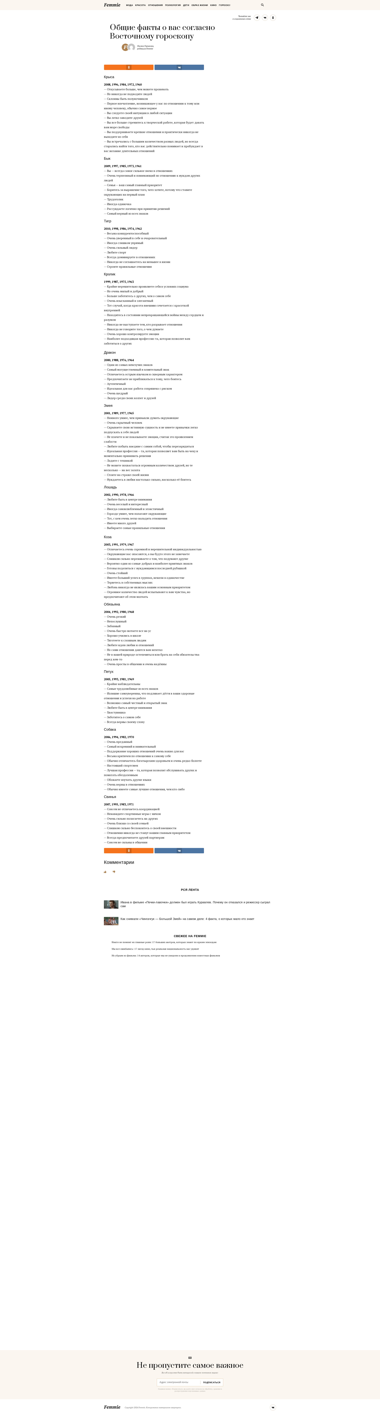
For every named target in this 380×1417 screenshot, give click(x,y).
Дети (186, 5)
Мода (129, 5)
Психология (173, 5)
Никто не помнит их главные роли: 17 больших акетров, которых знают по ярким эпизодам (164, 942)
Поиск (262, 5)
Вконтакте (265, 18)
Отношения (155, 5)
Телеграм (257, 18)
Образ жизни (199, 5)
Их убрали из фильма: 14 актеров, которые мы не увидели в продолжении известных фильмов (166, 955)
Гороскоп (225, 5)
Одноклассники (273, 18)
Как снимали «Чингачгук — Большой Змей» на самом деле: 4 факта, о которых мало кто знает (187, 918)
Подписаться (211, 1382)
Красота (140, 5)
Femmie (121, 4)
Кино (213, 5)
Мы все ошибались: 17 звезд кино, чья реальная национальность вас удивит (155, 948)
